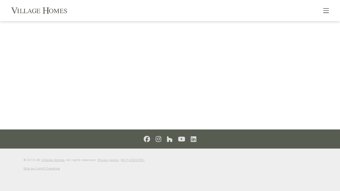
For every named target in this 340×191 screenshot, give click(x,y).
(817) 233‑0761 (133, 160)
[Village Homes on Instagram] (159, 139)
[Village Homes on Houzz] (170, 139)
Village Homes (53, 160)
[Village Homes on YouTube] (181, 139)
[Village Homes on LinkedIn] (194, 139)
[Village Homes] (39, 10)
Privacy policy (108, 160)
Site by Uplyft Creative (41, 168)
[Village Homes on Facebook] (147, 139)
